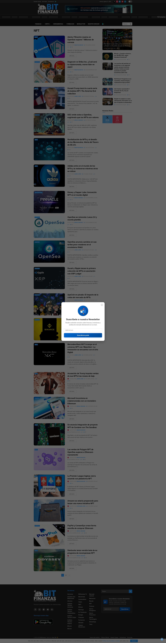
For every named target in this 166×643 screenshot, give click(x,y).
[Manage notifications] (162, 639)
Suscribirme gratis (83, 335)
